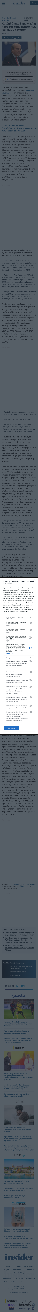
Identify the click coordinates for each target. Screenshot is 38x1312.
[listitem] (19, 617)
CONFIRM (11, 728)
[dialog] (19, 656)
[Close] (34, 581)
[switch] (30, 623)
